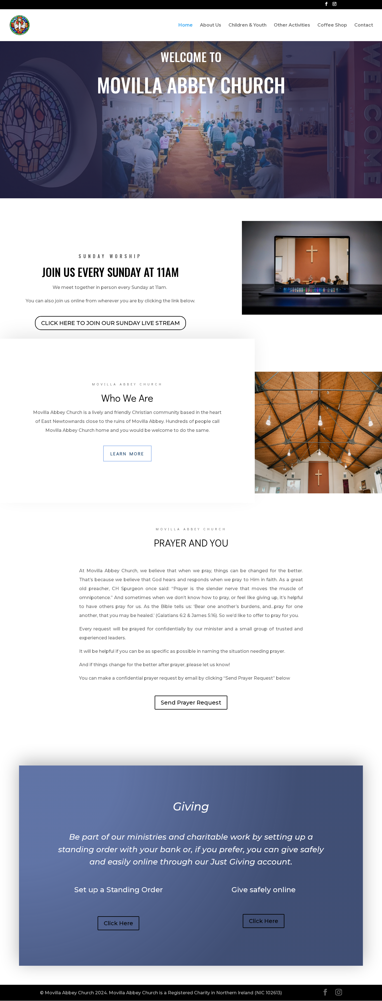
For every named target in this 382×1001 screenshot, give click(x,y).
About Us (210, 25)
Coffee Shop (332, 25)
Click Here (118, 923)
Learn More (127, 453)
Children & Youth (247, 25)
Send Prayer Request (191, 702)
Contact (363, 25)
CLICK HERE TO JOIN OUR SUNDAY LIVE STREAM (110, 323)
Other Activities (292, 25)
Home (185, 25)
